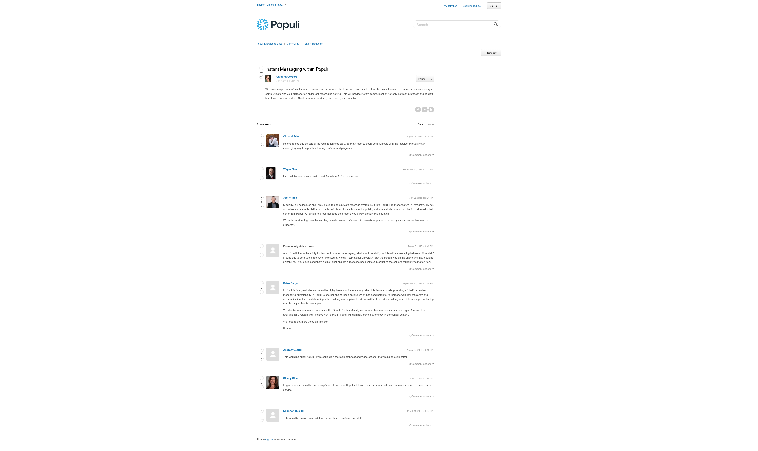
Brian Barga (290, 283)
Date (420, 124)
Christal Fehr (291, 136)
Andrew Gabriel (292, 350)
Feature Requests (313, 43)
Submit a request (472, 5)
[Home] (278, 24)
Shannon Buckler (293, 411)
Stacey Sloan (291, 378)
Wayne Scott (290, 169)
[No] (261, 77)
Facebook (418, 109)
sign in (269, 439)
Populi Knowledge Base (269, 43)
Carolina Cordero (286, 76)
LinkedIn (431, 109)
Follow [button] (421, 78)
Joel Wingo (290, 197)
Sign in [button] (494, 6)
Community (293, 43)
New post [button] (492, 52)
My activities (450, 5)
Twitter (425, 109)
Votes (431, 124)
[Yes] (261, 68)
